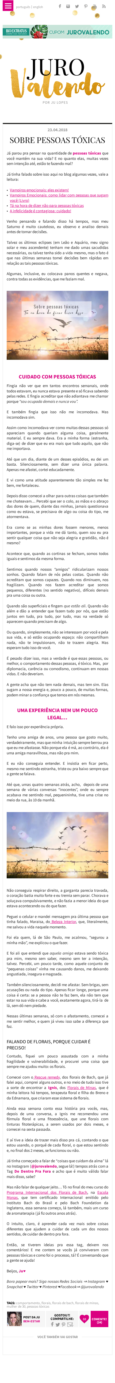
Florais (46, 1303)
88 (84, 1319)
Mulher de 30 (16, 1306)
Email (70, 1324)
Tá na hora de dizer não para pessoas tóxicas (47, 205)
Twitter (58, 1324)
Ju (38, 1317)
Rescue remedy (46, 1077)
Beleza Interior (63, 921)
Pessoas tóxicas (38, 1306)
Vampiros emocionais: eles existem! (39, 189)
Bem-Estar (31, 1321)
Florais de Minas (81, 1087)
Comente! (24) (99, 1320)
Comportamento (28, 1303)
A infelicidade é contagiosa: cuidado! (40, 210)
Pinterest (63, 1324)
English (38, 7)
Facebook (52, 1324)
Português (23, 7)
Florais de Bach (63, 1303)
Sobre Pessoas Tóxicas (57, 139)
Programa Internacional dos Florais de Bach (47, 1192)
